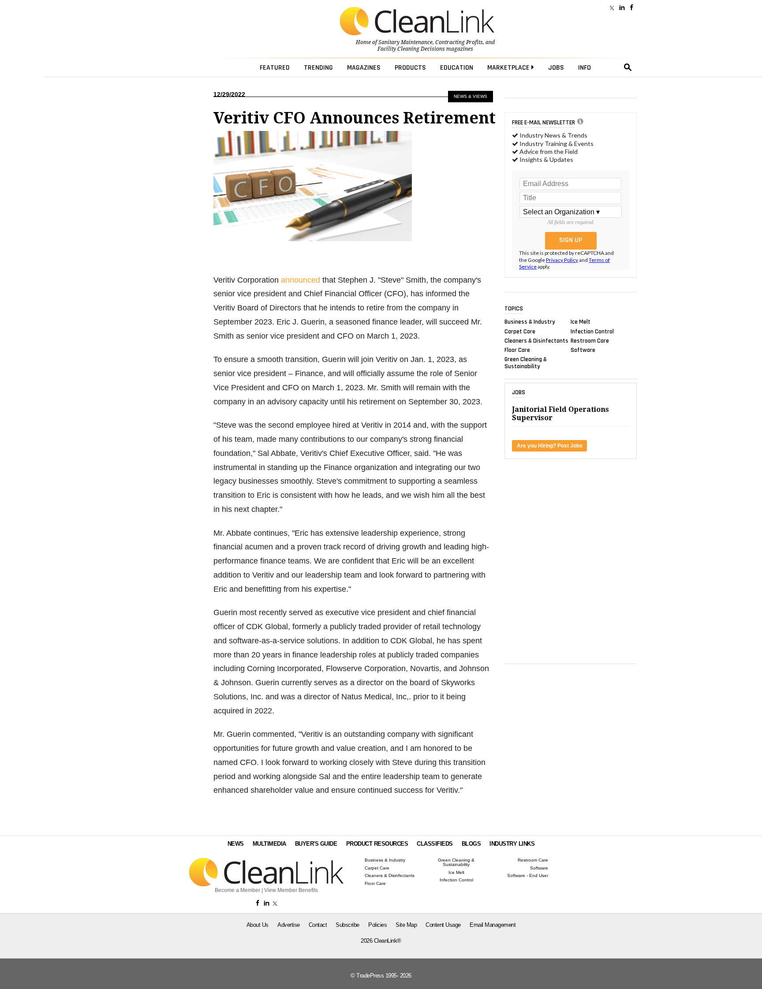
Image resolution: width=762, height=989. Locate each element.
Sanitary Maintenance (405, 42)
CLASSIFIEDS (435, 843)
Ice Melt (580, 322)
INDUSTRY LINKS (511, 843)
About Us (258, 925)
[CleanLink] (417, 22)
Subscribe (347, 925)
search (628, 67)
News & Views (470, 96)
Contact (318, 925)
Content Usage (443, 925)
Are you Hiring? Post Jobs (550, 446)
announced (300, 280)
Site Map (406, 925)
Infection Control (592, 331)
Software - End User (527, 875)
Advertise (288, 925)
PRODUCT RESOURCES (377, 843)
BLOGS (471, 843)
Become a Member (237, 890)
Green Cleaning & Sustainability (525, 362)
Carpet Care (519, 331)
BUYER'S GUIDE (316, 843)
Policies (377, 925)
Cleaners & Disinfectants (536, 340)
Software (583, 350)
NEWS (236, 843)
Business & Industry (529, 322)
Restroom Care (590, 340)
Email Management (492, 925)
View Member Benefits (291, 890)
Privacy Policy (562, 260)
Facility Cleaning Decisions (411, 49)
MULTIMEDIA (269, 843)
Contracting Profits (459, 42)
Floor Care (517, 350)
